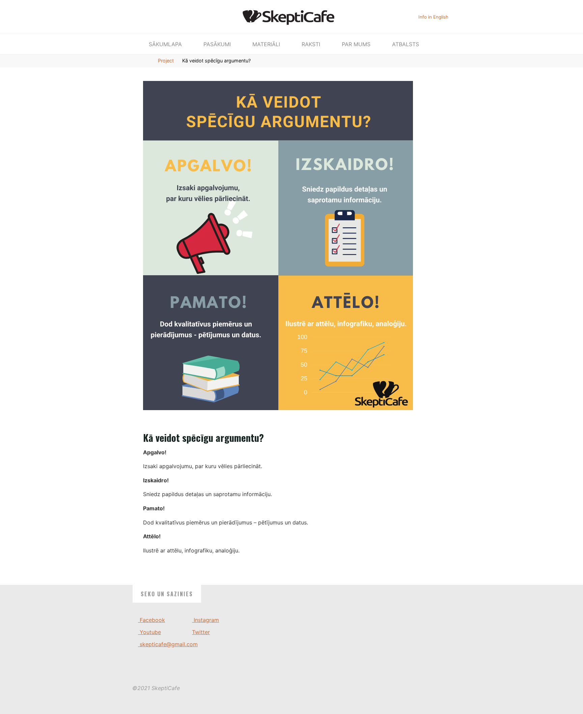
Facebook (151, 620)
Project (166, 60)
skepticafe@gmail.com (168, 644)
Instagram (205, 620)
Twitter (201, 632)
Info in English (433, 17)
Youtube (149, 632)
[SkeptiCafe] (291, 16)
